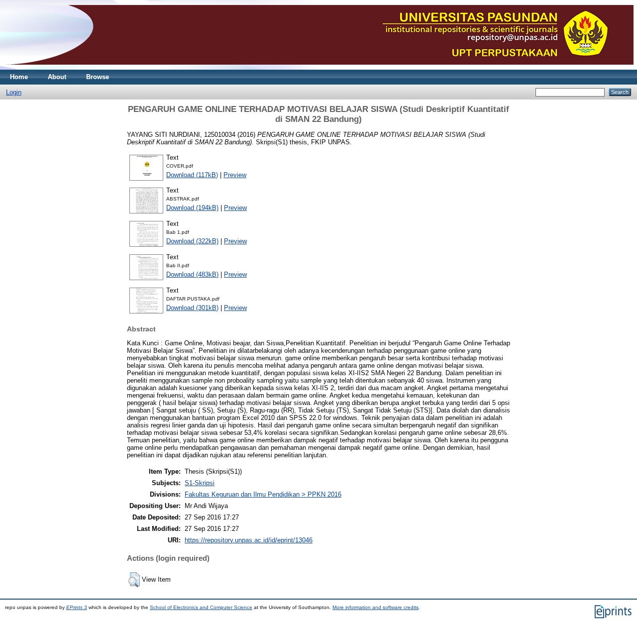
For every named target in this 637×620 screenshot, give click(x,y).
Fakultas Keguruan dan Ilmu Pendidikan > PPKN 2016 (263, 494)
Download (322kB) (192, 241)
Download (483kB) (192, 274)
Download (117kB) (192, 175)
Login (13, 92)
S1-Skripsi (199, 483)
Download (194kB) (192, 207)
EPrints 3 (76, 607)
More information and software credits (375, 607)
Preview (234, 175)
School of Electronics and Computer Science (201, 607)
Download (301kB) (192, 307)
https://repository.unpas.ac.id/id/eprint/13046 (249, 540)
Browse (97, 77)
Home (19, 77)
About (57, 77)
